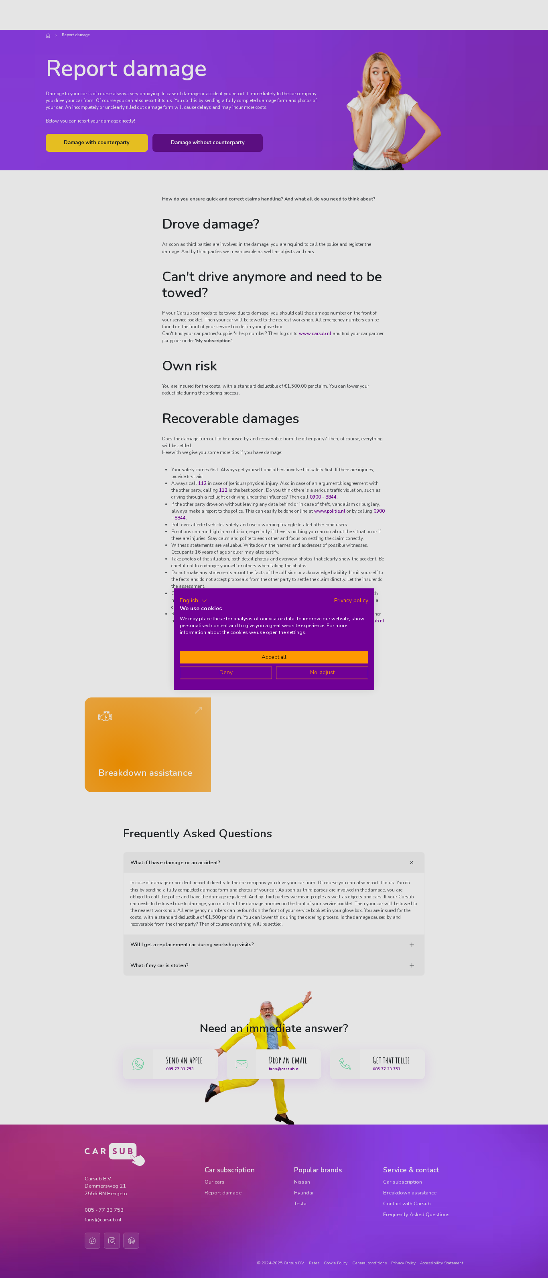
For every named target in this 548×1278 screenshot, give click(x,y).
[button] (193, 600)
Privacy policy (351, 600)
